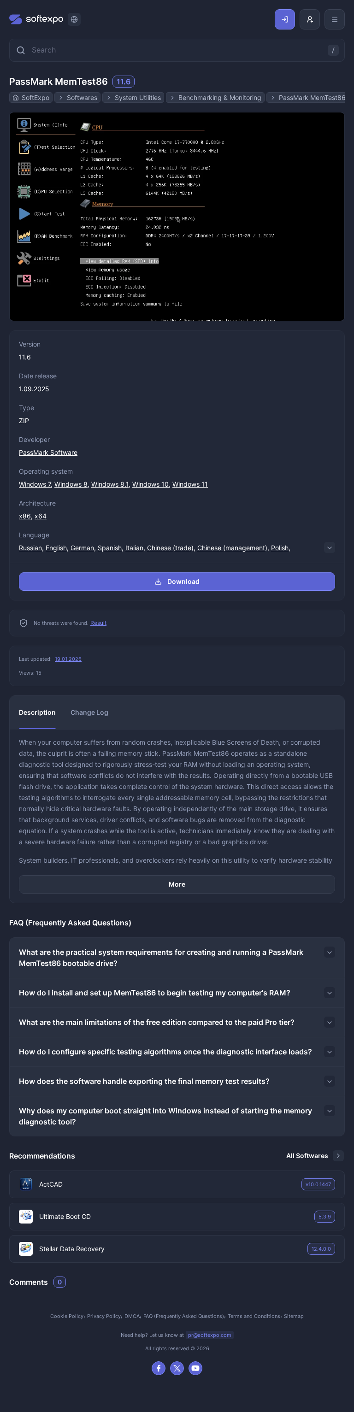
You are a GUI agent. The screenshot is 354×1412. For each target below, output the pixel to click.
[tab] (37, 712)
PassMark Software (48, 452)
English (56, 548)
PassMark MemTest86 (312, 97)
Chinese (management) (232, 548)
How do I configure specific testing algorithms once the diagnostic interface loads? (165, 1051)
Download (183, 581)
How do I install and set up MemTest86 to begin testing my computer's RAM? (154, 992)
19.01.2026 (68, 659)
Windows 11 (190, 484)
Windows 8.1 (110, 484)
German (82, 548)
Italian (134, 548)
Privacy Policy (104, 1316)
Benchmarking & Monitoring (219, 97)
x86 (25, 516)
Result (98, 622)
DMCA (132, 1316)
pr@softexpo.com (209, 1335)
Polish (280, 548)
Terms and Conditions (254, 1316)
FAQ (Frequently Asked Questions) (183, 1316)
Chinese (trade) (170, 548)
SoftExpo (35, 97)
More (177, 884)
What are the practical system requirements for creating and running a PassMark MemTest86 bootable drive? (161, 957)
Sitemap (294, 1316)
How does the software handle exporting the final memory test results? (144, 1081)
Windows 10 (150, 484)
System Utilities (138, 97)
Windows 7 (35, 484)
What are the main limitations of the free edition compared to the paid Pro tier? (157, 1022)
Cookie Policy (66, 1316)
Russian (30, 548)
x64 (41, 516)
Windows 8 (71, 484)
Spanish (110, 548)
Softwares (82, 97)
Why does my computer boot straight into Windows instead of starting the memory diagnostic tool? (165, 1116)
